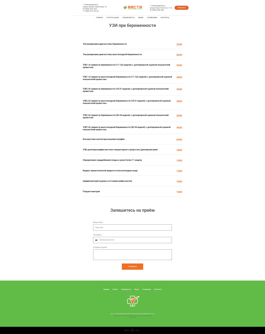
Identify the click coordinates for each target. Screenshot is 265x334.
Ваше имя (98, 222)
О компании (152, 17)
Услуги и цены (112, 17)
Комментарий (100, 247)
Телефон (97, 235)
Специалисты (128, 17)
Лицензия (132, 317)
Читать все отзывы (144, 315)
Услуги (115, 289)
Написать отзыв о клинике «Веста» (125, 315)
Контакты (165, 17)
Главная (99, 17)
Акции (140, 17)
